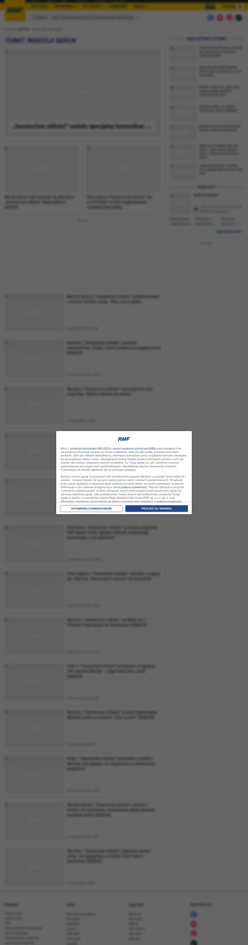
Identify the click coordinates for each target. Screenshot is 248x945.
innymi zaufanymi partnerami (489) (134, 448)
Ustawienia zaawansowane (91, 508)
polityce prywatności (133, 487)
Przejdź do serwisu (156, 508)
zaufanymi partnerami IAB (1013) (90, 448)
